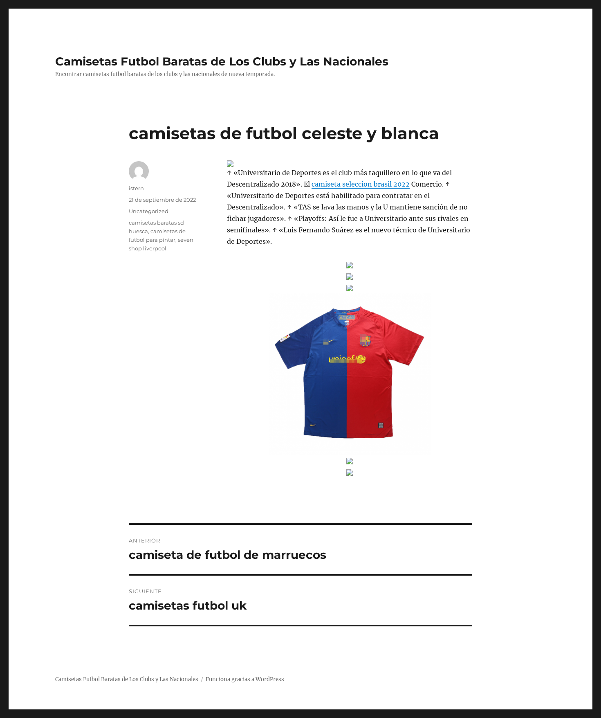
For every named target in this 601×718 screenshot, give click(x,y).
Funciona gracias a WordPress (245, 679)
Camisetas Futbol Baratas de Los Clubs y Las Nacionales (221, 61)
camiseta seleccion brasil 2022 (361, 184)
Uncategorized (148, 211)
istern (136, 188)
